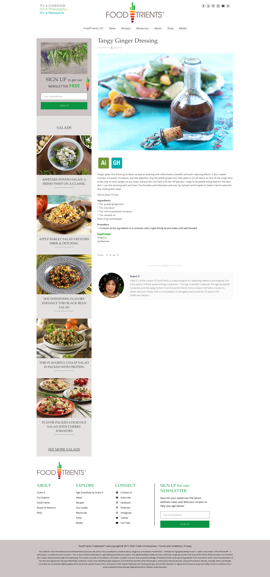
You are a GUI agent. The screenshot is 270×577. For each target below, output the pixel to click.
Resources (81, 512)
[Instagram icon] (218, 6)
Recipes (80, 502)
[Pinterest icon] (213, 6)
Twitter (124, 517)
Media (79, 522)
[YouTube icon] (223, 6)
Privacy (188, 546)
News (79, 497)
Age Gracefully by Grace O (89, 492)
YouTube (125, 522)
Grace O (117, 47)
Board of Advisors (46, 507)
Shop (79, 517)
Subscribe (125, 497)
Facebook (125, 502)
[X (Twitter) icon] (208, 6)
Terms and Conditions (170, 546)
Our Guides (82, 507)
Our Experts (43, 497)
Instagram (125, 512)
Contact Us (126, 492)
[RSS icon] (228, 6)
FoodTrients (43, 502)
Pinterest (125, 507)
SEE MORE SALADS (64, 449)
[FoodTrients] (135, 12)
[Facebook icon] (203, 6)
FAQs (39, 512)
